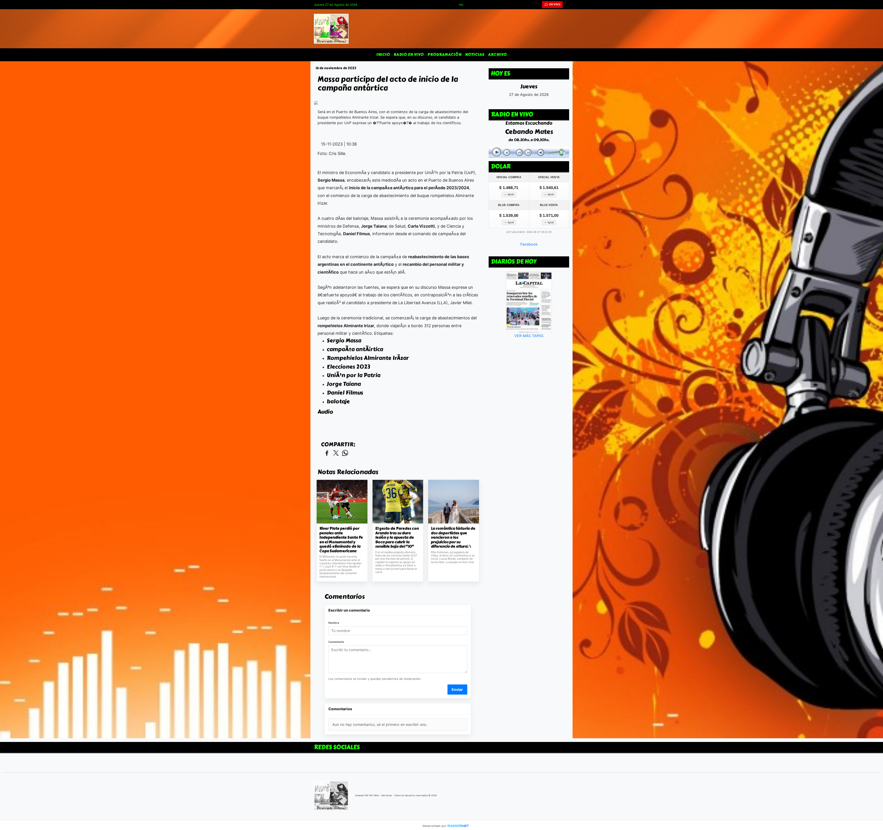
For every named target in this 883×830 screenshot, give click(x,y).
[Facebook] (567, 5)
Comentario (336, 642)
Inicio (383, 54)
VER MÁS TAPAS (528, 335)
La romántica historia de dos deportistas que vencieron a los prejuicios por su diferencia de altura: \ (453, 537)
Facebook (529, 244)
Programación (444, 54)
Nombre (333, 622)
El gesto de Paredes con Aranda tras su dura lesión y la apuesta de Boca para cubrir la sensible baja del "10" (397, 537)
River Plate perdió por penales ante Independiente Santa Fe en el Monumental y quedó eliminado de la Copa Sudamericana (341, 539)
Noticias (475, 54)
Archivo (497, 54)
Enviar (457, 689)
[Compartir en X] (336, 453)
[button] (538, 5)
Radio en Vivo (409, 54)
